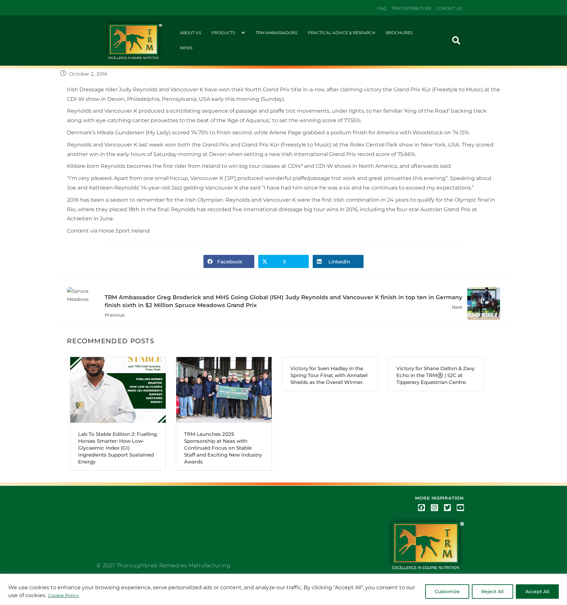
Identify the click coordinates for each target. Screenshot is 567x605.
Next (373, 302)
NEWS (186, 47)
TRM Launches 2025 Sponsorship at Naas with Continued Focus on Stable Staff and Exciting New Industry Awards (223, 448)
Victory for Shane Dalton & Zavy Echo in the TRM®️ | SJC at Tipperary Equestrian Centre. (435, 375)
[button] (456, 40)
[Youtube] (460, 507)
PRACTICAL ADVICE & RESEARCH (341, 32)
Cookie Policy (63, 595)
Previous (194, 306)
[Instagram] (434, 507)
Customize (447, 591)
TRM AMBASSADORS (276, 32)
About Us (190, 32)
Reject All (492, 591)
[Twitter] (447, 507)
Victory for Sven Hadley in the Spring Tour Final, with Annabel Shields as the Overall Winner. (329, 375)
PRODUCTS (223, 32)
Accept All (537, 591)
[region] (283, 589)
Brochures (399, 32)
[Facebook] (421, 507)
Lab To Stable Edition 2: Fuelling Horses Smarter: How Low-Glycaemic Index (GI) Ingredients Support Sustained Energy (117, 448)
